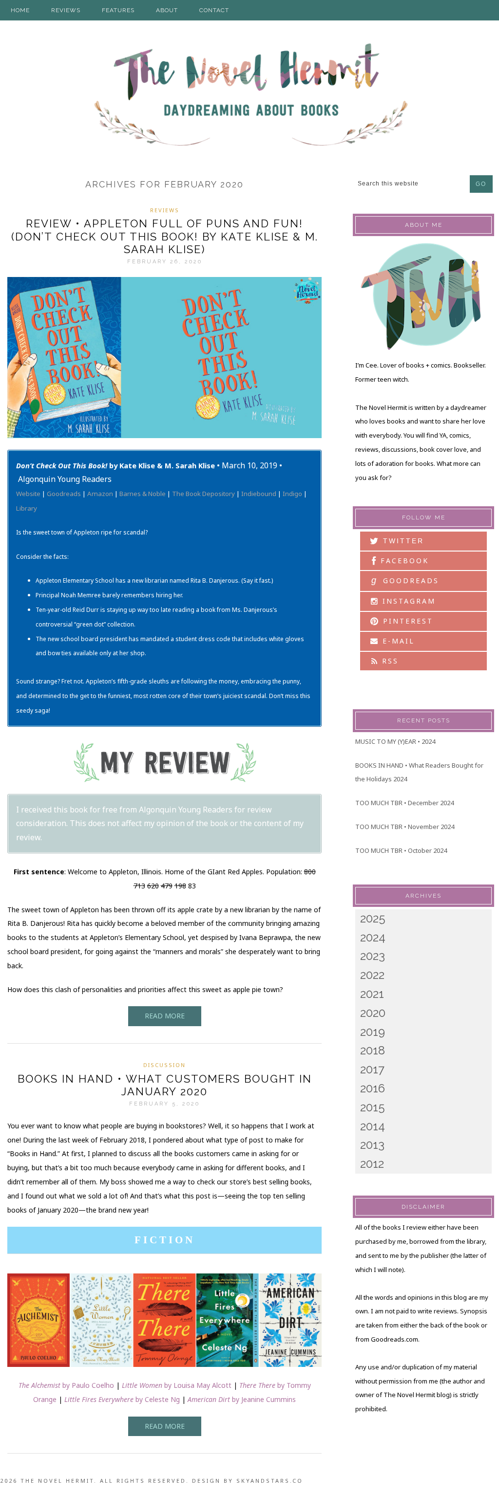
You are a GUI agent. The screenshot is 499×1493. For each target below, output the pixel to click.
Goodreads (64, 493)
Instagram (407, 601)
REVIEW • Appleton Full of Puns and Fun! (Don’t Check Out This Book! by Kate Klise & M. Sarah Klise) (164, 236)
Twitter (402, 541)
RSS (389, 660)
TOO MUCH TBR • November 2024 (404, 826)
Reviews (164, 210)
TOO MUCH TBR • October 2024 (401, 850)
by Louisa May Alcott (176, 1385)
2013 (372, 1145)
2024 (372, 937)
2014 (372, 1126)
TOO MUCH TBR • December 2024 (404, 802)
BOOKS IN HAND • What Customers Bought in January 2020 (165, 1085)
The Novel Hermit (249, 96)
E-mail (397, 640)
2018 (372, 1050)
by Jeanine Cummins (242, 1399)
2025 (372, 918)
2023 (372, 956)
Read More (165, 1015)
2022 (372, 975)
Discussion (164, 1065)
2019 (372, 1032)
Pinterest (406, 621)
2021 (372, 994)
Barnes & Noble (142, 493)
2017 (372, 1069)
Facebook (403, 560)
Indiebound (258, 493)
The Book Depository (203, 493)
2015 (372, 1107)
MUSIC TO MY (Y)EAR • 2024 (395, 741)
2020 (372, 1013)
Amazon (100, 493)
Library (26, 508)
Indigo (292, 493)
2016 (372, 1088)
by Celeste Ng (122, 1399)
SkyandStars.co (269, 1480)
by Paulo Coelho (66, 1385)
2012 (372, 1164)
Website (28, 493)
